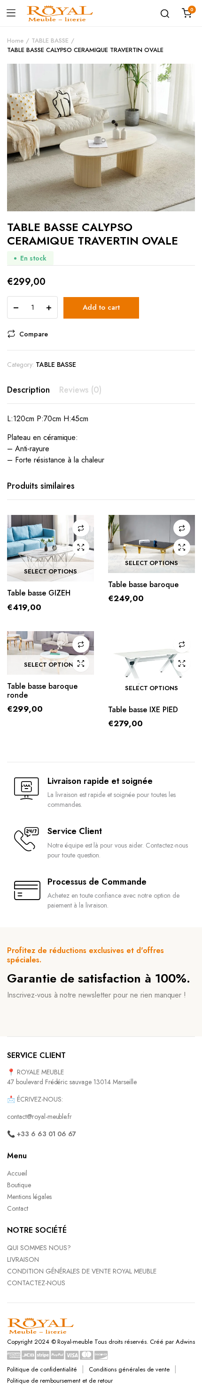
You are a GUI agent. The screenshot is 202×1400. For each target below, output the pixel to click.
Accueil (17, 1173)
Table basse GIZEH (38, 593)
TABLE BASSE (50, 40)
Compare (33, 334)
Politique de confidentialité (42, 1369)
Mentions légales (29, 1196)
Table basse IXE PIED (143, 709)
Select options (51, 571)
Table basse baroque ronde (42, 690)
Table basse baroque (143, 584)
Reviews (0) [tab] (80, 390)
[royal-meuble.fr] (60, 13)
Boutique (19, 1185)
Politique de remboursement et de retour (60, 1380)
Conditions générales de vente (129, 1369)
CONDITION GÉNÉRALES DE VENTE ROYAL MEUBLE (81, 1271)
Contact (17, 1208)
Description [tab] (28, 390)
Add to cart (101, 307)
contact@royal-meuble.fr (39, 1116)
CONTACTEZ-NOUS (36, 1283)
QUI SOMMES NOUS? (39, 1247)
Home (15, 40)
